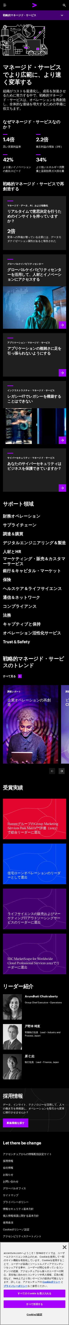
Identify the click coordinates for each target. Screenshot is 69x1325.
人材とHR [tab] (12, 552)
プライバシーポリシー (16, 1202)
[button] (15, 1122)
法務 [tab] (7, 615)
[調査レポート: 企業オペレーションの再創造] (30, 724)
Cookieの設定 (34, 1314)
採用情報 (8, 1161)
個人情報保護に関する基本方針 (21, 1215)
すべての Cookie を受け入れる (34, 1293)
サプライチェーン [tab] (20, 525)
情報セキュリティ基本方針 (18, 1209)
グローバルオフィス (14, 1188)
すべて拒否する (34, 1304)
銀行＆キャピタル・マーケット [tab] (32, 571)
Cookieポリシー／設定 (16, 1229)
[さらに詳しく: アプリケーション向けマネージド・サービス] (34, 355)
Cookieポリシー (51, 1282)
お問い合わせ (10, 1181)
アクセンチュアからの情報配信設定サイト (27, 1154)
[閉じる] (65, 1247)
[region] (34, 1283)
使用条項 (8, 1222)
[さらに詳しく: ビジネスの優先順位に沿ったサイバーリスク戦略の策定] (34, 470)
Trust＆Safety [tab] (16, 642)
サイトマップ (10, 1195)
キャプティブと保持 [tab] (22, 624)
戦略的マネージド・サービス (19, 15)
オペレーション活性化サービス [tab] (32, 633)
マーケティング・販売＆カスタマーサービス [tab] (34, 561)
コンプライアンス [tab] (20, 606)
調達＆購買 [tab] (13, 534)
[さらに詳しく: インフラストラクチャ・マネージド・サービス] (34, 291)
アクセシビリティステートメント (22, 1236)
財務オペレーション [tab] (21, 516)
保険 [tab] (7, 580)
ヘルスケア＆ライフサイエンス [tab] (32, 589)
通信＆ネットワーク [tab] (21, 597)
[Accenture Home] (34, 5)
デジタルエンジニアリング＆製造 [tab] (34, 543)
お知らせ (8, 1174)
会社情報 (8, 1167)
